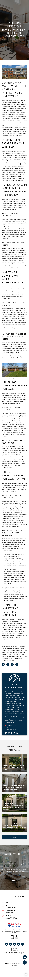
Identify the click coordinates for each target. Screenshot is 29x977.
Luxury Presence (14, 955)
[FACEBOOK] (6, 944)
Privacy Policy (21, 963)
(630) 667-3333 (11, 729)
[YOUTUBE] (18, 944)
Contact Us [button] (14, 880)
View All (14, 837)
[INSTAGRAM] (10, 944)
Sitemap (14, 965)
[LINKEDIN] (14, 944)
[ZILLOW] (22, 944)
